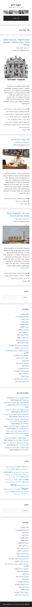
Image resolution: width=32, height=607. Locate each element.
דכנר (26, 276)
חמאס (27, 475)
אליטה (27, 469)
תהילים (22, 494)
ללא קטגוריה (25, 337)
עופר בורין (21, 482)
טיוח (9, 119)
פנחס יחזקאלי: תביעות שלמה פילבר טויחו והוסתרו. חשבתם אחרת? (16, 42)
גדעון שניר (15, 472)
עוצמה (16, 482)
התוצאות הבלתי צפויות (11, 276)
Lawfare (24, 117)
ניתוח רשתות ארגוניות (9, 479)
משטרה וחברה (24, 358)
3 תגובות (24, 281)
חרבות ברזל (22, 475)
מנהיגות (10, 477)
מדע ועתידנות (24, 340)
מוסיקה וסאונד (24, 343)
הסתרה (19, 119)
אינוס (15, 117)
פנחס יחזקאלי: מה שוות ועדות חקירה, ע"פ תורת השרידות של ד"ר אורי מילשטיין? (17, 421)
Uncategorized (20, 317)
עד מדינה (24, 201)
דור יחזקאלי (25, 332)
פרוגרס (18, 489)
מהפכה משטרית (24, 477)
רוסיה (27, 491)
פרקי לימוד (25, 374)
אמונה (27, 324)
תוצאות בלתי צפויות (17, 278)
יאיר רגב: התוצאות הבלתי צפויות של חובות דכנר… (17, 214)
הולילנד (21, 276)
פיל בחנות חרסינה (25, 485)
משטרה (26, 479)
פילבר (23, 125)
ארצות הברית (21, 472)
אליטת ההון (9, 117)
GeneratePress (7, 604)
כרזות (6, 475)
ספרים (27, 366)
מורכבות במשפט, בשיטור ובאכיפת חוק (17, 111)
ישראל (8, 475)
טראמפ (17, 475)
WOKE (27, 467)
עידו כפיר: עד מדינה (20, 139)
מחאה (17, 477)
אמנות (27, 327)
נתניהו (10, 122)
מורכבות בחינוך (8, 109)
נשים (27, 361)
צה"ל (15, 489)
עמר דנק (10, 482)
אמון (28, 119)
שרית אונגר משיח (23, 381)
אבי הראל (21, 466)
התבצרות (14, 119)
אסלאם (27, 472)
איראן (15, 467)
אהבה (27, 319)
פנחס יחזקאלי (19, 114)
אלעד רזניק (15, 469)
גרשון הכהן (25, 330)
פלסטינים (19, 485)
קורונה (27, 376)
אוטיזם (26, 322)
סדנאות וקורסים (24, 363)
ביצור (24, 119)
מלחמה (14, 477)
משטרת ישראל (18, 479)
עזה (14, 482)
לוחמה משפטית (18, 122)
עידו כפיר (18, 201)
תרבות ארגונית (17, 494)
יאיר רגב (12, 475)
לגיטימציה (26, 122)
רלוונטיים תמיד (9, 114)
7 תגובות (24, 130)
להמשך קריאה (25, 268)
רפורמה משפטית (15, 491)
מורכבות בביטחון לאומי (20, 109)
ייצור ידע (16, 5)
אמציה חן (9, 469)
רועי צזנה (22, 491)
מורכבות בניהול (24, 355)
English (23, 314)
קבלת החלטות (11, 489)
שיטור (8, 491)
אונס (19, 117)
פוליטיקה (26, 114)
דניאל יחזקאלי (24, 335)
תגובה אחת (23, 204)
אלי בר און (9, 467)
